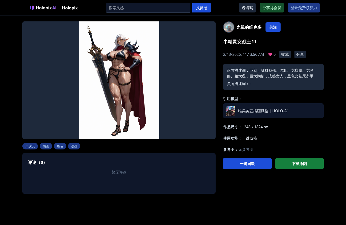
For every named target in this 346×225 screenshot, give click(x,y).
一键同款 (247, 163)
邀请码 (247, 7)
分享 (300, 54)
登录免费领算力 (304, 7)
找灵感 (201, 7)
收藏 (285, 54)
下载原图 (299, 163)
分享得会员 (271, 7)
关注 (273, 27)
